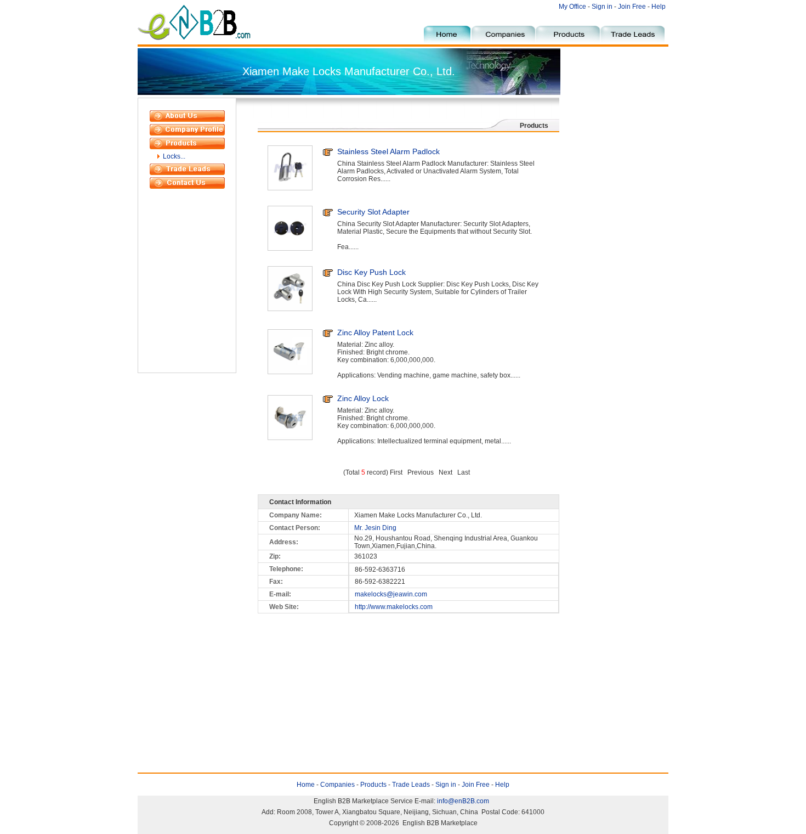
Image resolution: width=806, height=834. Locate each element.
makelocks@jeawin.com (391, 594)
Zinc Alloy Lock (363, 398)
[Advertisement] (614, 262)
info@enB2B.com (463, 801)
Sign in (602, 6)
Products (373, 784)
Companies (337, 784)
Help (658, 6)
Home (306, 784)
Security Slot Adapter (373, 211)
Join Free (632, 6)
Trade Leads (411, 784)
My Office (573, 6)
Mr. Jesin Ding (375, 528)
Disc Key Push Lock (371, 272)
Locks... (174, 156)
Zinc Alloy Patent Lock (375, 332)
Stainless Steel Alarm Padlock (388, 151)
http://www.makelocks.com (394, 607)
